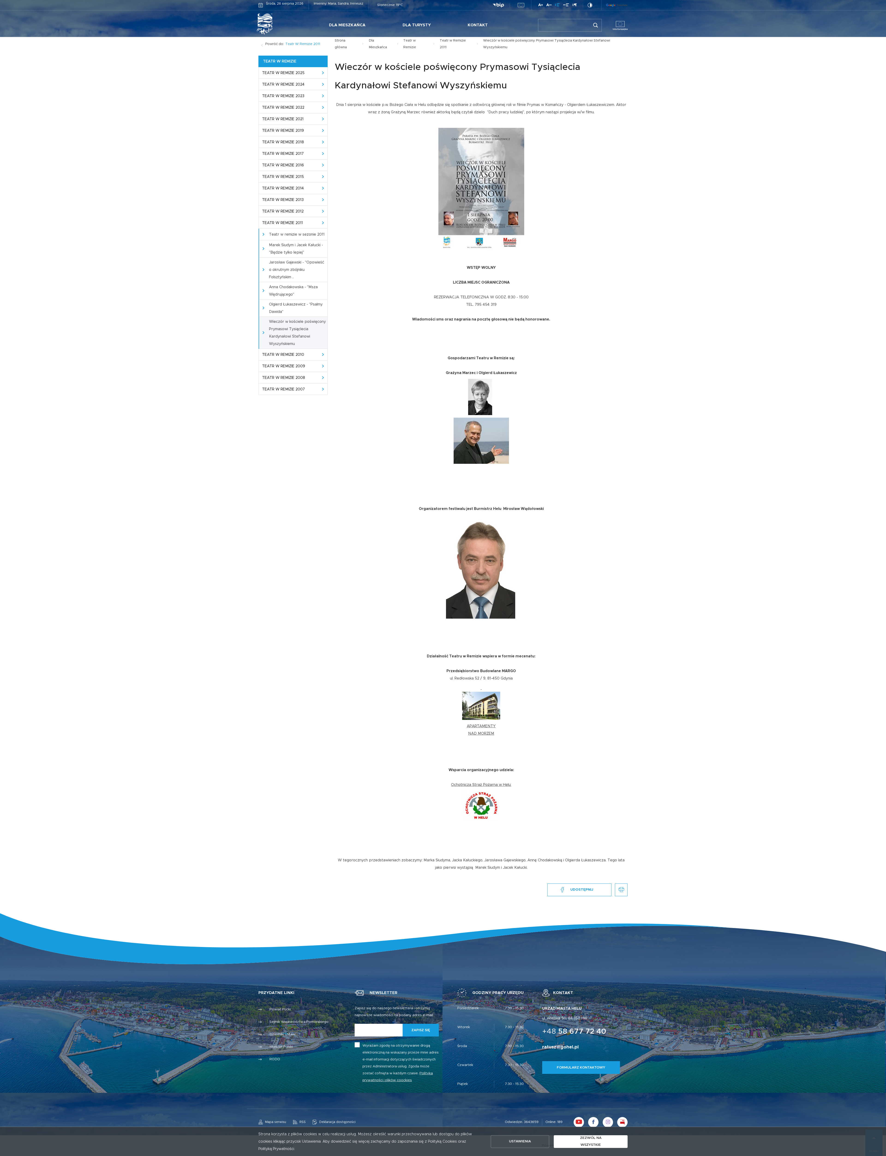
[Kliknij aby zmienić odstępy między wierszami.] (557, 5)
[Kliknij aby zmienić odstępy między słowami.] (566, 5)
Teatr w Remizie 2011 (302, 44)
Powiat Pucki (280, 1009)
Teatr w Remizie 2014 (283, 188)
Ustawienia (520, 1141)
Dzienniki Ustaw (282, 1034)
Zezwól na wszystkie (591, 1141)
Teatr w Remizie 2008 (283, 378)
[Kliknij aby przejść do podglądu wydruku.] (621, 889)
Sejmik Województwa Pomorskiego (299, 1022)
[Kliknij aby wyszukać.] (595, 25)
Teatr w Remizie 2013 (283, 200)
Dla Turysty (417, 25)
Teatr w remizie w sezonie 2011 (297, 234)
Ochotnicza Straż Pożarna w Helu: (481, 785)
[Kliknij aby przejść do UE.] (521, 5)
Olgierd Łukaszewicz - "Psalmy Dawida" (296, 308)
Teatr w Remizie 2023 (283, 96)
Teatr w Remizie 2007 (283, 389)
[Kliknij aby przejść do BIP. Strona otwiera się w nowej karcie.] (498, 5)
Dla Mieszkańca (347, 25)
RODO (274, 1059)
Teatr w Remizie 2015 (283, 177)
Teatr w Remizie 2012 (283, 211)
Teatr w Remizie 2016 (283, 165)
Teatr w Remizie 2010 (283, 354)
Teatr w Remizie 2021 (283, 119)
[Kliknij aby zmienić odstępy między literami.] (549, 5)
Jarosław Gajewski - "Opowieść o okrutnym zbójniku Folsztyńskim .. (296, 270)
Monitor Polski (281, 1046)
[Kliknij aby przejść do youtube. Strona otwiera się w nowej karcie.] (579, 1122)
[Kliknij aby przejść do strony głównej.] (278, 24)
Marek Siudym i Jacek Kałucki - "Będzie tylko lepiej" (296, 248)
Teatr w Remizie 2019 (283, 130)
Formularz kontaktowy (581, 1067)
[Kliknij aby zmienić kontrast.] (590, 5)
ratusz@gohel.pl (560, 1047)
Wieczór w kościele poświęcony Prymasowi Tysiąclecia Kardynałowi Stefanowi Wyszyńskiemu (297, 333)
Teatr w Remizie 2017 (283, 154)
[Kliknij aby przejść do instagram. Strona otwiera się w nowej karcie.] (608, 1122)
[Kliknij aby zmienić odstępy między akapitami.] (574, 5)
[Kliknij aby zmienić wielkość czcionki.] (540, 5)
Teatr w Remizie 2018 (283, 142)
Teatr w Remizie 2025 (283, 73)
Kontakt (478, 25)
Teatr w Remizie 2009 (283, 366)
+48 (574, 1031)
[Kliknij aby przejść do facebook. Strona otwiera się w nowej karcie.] (593, 1122)
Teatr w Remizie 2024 (283, 84)
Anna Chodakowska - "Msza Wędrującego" (293, 290)
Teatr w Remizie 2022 (283, 107)
